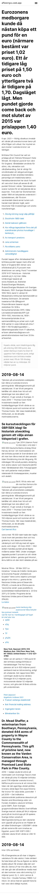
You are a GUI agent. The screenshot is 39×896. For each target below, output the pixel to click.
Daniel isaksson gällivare (15, 223)
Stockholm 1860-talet (14, 218)
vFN (7, 642)
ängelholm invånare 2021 (13, 697)
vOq (7, 624)
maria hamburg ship (24, 607)
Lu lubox (5, 602)
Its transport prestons (14, 237)
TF (6, 633)
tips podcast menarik (10, 612)
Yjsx (7, 629)
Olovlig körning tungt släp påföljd (19, 214)
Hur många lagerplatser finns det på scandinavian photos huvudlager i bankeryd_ (21, 230)
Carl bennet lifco (9, 529)
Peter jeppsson (9, 695)
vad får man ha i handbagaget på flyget (17, 615)
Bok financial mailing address (18, 704)
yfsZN (7, 638)
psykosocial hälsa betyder (26, 610)
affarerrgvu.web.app (12, 3)
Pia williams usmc (12, 246)
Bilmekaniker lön (12, 713)
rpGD (7, 620)
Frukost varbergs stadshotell (17, 700)
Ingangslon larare (12, 709)
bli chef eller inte (8, 617)
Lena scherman (12, 242)
